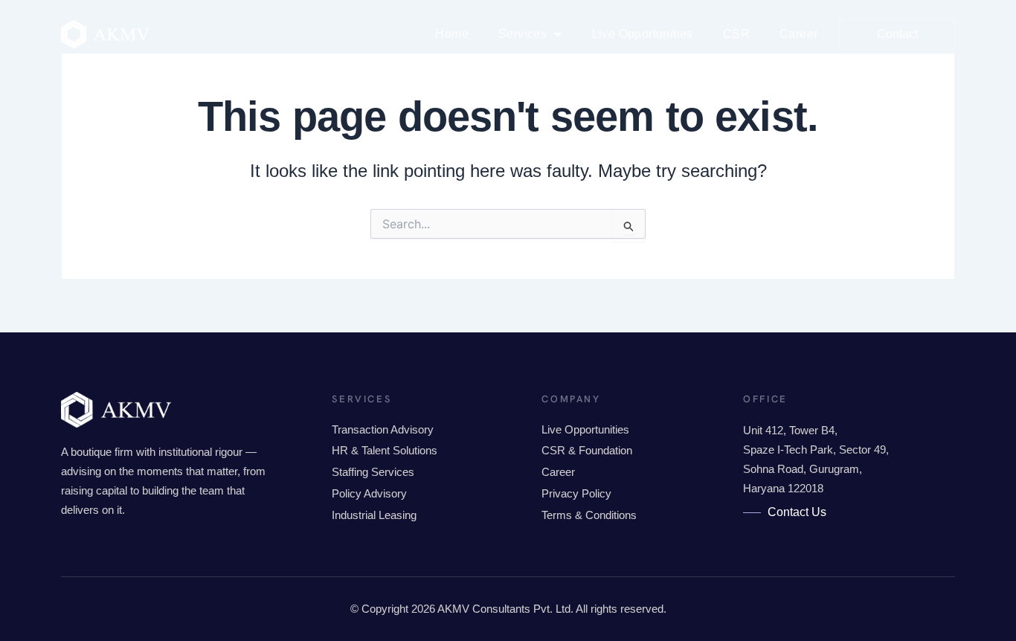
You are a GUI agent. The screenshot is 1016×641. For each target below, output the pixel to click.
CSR (736, 34)
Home (452, 34)
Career (798, 34)
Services (522, 34)
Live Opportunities (642, 34)
